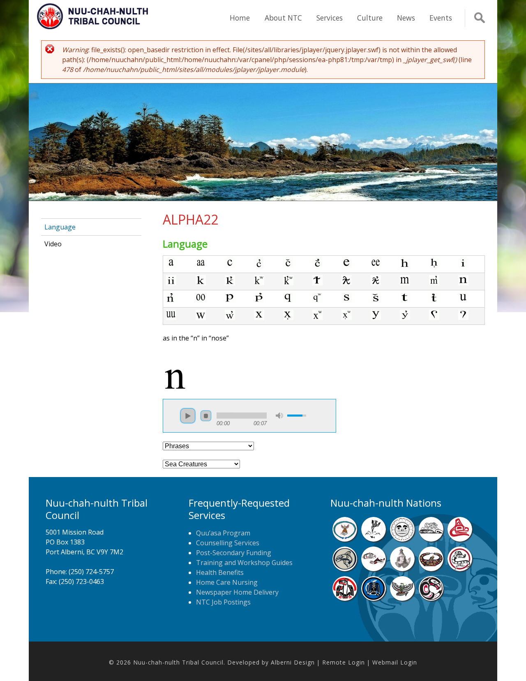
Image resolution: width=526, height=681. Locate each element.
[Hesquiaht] (431, 539)
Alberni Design (293, 662)
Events (440, 18)
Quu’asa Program (223, 532)
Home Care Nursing (227, 582)
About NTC (283, 18)
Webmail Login (394, 662)
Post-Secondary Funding (233, 552)
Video (53, 243)
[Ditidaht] (373, 539)
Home (240, 18)
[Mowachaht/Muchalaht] (402, 568)
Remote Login (343, 662)
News (406, 18)
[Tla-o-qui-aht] (460, 568)
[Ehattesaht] (402, 539)
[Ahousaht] (344, 539)
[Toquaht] (344, 598)
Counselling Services (227, 542)
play (188, 416)
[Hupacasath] (460, 539)
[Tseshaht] (373, 598)
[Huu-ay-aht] (344, 568)
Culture (370, 18)
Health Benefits (220, 572)
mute (279, 415)
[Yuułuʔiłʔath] (431, 598)
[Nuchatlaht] (431, 568)
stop (206, 416)
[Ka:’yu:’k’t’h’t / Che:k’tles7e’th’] (373, 568)
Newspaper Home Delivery (237, 592)
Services (329, 18)
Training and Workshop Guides (244, 562)
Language (60, 227)
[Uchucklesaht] (402, 598)
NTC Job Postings (223, 602)
